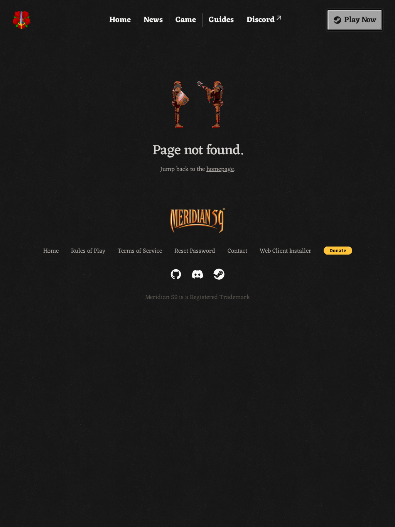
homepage (220, 169)
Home (120, 20)
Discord (261, 20)
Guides (221, 20)
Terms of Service (140, 251)
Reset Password (194, 251)
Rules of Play (88, 251)
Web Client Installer (285, 251)
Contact (237, 251)
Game (186, 20)
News (153, 20)
